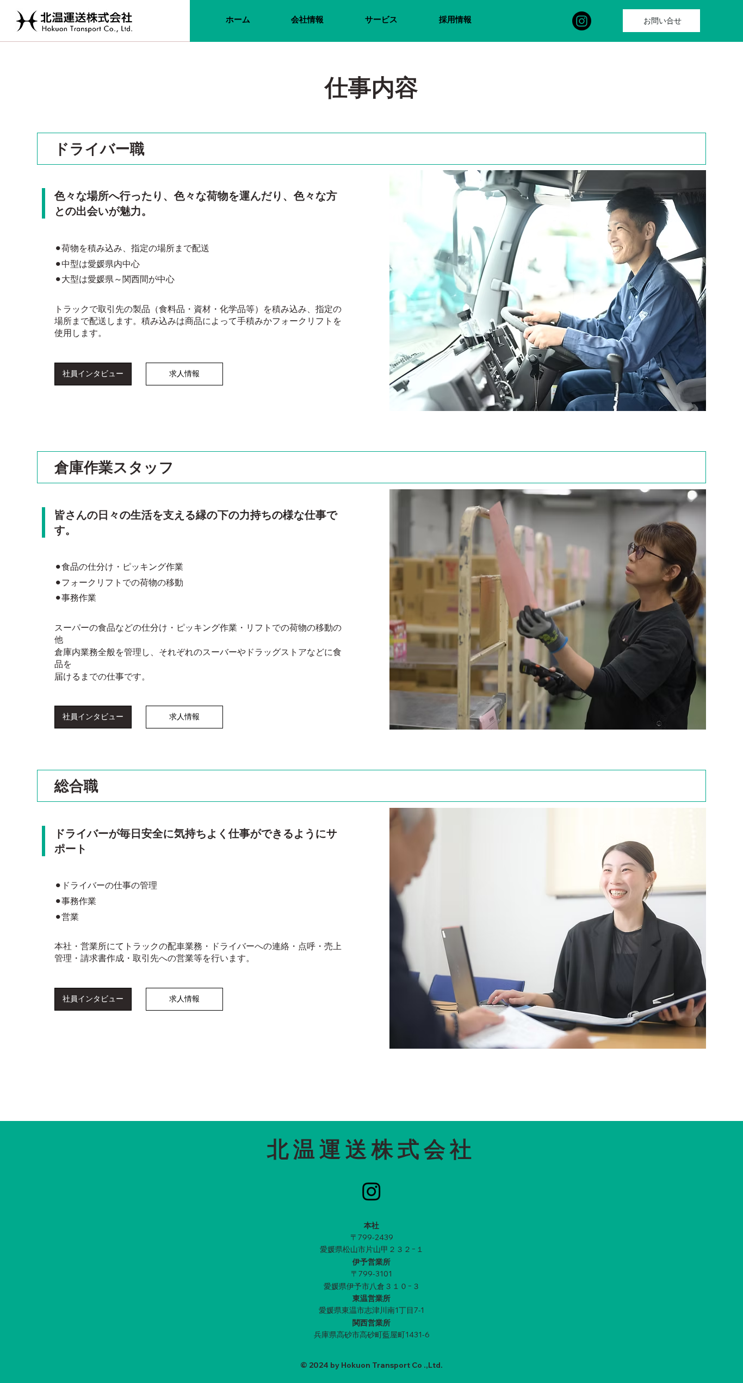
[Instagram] (581, 20)
